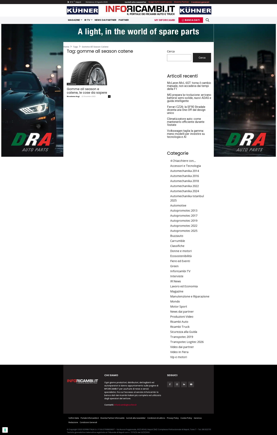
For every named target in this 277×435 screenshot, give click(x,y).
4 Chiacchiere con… (183, 161)
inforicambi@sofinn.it (125, 404)
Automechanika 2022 (184, 186)
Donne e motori (181, 251)
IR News (175, 281)
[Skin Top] (138, 33)
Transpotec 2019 (181, 337)
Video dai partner (182, 347)
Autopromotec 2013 (183, 210)
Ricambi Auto (179, 322)
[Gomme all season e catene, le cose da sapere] (89, 71)
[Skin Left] (32, 90)
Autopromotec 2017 (183, 216)
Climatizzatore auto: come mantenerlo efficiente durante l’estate (185, 121)
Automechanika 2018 (184, 181)
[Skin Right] (245, 90)
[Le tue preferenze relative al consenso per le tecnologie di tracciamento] (5, 430)
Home (66, 46)
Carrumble (177, 241)
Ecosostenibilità (181, 256)
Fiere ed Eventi (180, 261)
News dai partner (182, 311)
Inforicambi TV (180, 271)
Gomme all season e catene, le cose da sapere (87, 91)
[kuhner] (83, 10)
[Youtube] (191, 384)
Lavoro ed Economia (184, 286)
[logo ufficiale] (83, 381)
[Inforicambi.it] (140, 10)
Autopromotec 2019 (183, 221)
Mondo (175, 301)
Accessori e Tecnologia (185, 166)
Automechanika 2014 (184, 171)
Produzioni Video (181, 317)
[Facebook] (170, 384)
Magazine (176, 291)
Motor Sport (178, 306)
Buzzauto (176, 236)
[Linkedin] (184, 384)
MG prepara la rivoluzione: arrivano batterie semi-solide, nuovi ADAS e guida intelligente (189, 97)
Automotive (72, 84)
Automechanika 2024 (184, 191)
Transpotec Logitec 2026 (187, 342)
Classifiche (177, 246)
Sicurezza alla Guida (183, 332)
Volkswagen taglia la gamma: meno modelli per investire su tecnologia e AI (186, 133)
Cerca (171, 51)
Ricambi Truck (180, 327)
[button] (207, 20)
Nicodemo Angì (73, 96)
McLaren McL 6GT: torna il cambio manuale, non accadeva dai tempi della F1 (189, 85)
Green (174, 266)
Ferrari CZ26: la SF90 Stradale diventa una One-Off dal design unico (186, 109)
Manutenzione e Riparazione (189, 296)
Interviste (176, 276)
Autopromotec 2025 (183, 231)
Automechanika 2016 (184, 176)
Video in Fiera (179, 352)
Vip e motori (178, 357)
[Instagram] (177, 384)
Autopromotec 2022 (183, 226)
